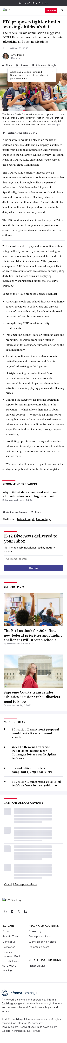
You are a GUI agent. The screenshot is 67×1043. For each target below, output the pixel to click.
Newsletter (8, 946)
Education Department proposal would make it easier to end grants (35, 733)
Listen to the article (22, 132)
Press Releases (10, 961)
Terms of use (27, 1026)
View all (8, 884)
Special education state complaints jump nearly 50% (32, 770)
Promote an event (38, 946)
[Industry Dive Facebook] (11, 911)
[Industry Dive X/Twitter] (18, 911)
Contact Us (8, 941)
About (5, 931)
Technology (43, 519)
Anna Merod (17, 54)
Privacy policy (10, 1026)
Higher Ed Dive (37, 965)
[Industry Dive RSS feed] (25, 911)
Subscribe (51, 10)
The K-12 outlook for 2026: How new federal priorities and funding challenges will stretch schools (33, 635)
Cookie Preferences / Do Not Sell (21, 1030)
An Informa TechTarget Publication (33, 3)
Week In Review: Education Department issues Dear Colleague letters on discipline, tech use (34, 752)
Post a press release (25, 884)
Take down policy (47, 1026)
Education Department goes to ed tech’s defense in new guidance (36, 783)
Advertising (34, 931)
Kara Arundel (11, 500)
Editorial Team (10, 936)
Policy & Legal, (26, 519)
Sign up (33, 568)
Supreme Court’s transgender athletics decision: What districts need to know (32, 697)
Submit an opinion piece (42, 941)
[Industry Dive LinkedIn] (5, 911)
